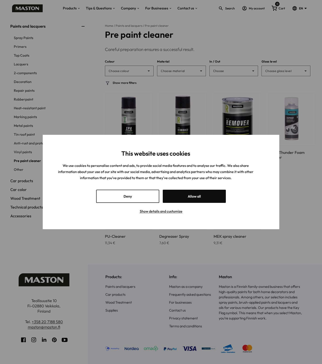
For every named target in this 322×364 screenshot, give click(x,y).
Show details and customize (161, 211)
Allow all (194, 196)
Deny (128, 196)
